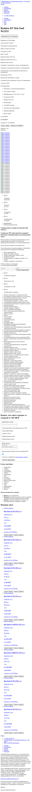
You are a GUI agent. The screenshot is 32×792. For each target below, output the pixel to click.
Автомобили (7, 8)
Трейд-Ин (6, 11)
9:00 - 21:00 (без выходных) (11, 743)
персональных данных (21, 457)
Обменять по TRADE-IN (17, 125)
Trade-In (6, 750)
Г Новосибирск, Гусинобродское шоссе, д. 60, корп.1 (15, 1)
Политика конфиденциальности (10, 778)
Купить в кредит (5, 125)
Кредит (6, 10)
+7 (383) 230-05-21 (6, 2)
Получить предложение (23, 270)
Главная (6, 7)
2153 (5, 24)
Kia (5, 21)
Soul (5, 22)
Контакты (6, 13)
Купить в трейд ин (18, 535)
